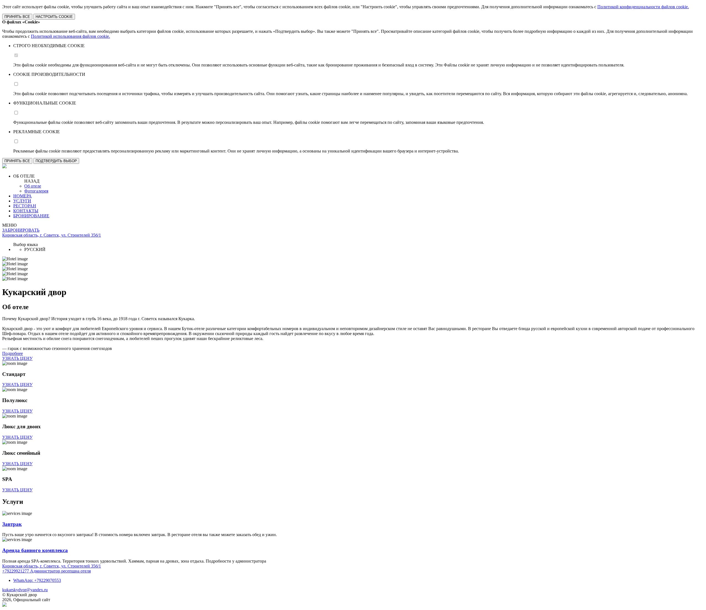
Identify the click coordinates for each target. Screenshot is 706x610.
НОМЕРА (22, 196)
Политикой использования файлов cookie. (70, 36)
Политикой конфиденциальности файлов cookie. (643, 6)
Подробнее (12, 353)
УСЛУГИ (22, 201)
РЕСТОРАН (24, 206)
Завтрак (12, 524)
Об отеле (32, 186)
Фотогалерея (36, 191)
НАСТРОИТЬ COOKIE (54, 17)
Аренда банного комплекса (35, 550)
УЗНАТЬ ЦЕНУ (17, 358)
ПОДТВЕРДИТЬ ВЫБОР (56, 161)
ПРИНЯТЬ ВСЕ (17, 17)
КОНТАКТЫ (25, 210)
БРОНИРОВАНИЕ (31, 215)
